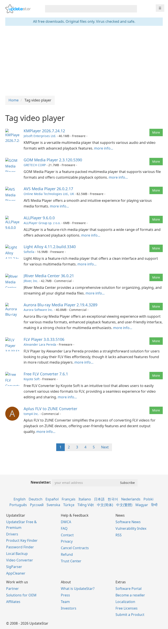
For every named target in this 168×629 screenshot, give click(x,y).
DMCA (66, 521)
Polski (148, 499)
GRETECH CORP (35, 165)
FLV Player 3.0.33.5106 (44, 339)
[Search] (133, 8)
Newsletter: (41, 482)
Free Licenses (127, 608)
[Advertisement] (84, 60)
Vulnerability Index (131, 528)
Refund (67, 554)
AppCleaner (15, 573)
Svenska (53, 504)
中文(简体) (105, 504)
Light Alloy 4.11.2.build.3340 (50, 246)
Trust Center (71, 561)
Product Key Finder (22, 540)
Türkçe (68, 504)
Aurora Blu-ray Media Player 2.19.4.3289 (60, 304)
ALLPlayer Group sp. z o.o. (42, 223)
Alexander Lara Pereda (40, 344)
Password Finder (20, 547)
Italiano (85, 499)
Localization (125, 601)
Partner (12, 588)
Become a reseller (130, 595)
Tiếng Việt (85, 504)
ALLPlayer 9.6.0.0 (39, 217)
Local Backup (17, 553)
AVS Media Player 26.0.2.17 (48, 188)
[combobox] (87, 8)
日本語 (99, 499)
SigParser (14, 566)
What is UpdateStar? (77, 588)
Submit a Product (130, 614)
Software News (128, 521)
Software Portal (129, 588)
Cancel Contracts (75, 547)
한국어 (113, 499)
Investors (68, 608)
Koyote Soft (32, 379)
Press (65, 595)
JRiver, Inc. (31, 281)
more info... (103, 148)
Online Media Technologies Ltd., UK (49, 194)
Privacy (67, 541)
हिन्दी (154, 504)
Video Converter (19, 560)
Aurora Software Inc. (38, 310)
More (156, 132)
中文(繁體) (124, 504)
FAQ (64, 528)
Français (68, 499)
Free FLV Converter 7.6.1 (46, 373)
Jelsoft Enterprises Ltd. (40, 136)
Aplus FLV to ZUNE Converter (50, 408)
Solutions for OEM (21, 595)
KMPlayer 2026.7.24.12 (44, 130)
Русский (37, 504)
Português (18, 504)
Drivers (12, 534)
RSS (119, 535)
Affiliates (13, 601)
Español (52, 499)
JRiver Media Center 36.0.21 (49, 275)
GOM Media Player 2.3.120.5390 (53, 159)
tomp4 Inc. (31, 414)
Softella (29, 252)
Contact (67, 535)
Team (65, 601)
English (20, 499)
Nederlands (130, 499)
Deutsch (35, 499)
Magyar (141, 504)
